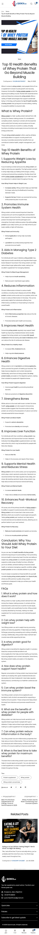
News (7, 11)
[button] (15, 869)
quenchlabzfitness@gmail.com (13, 898)
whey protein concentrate (11, 782)
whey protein (25, 777)
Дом (2, 11)
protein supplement (9, 777)
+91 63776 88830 (9, 895)
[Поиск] (31, 4)
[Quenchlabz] (19, 4)
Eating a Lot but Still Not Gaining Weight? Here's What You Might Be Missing (18, 847)
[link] (11, 787)
